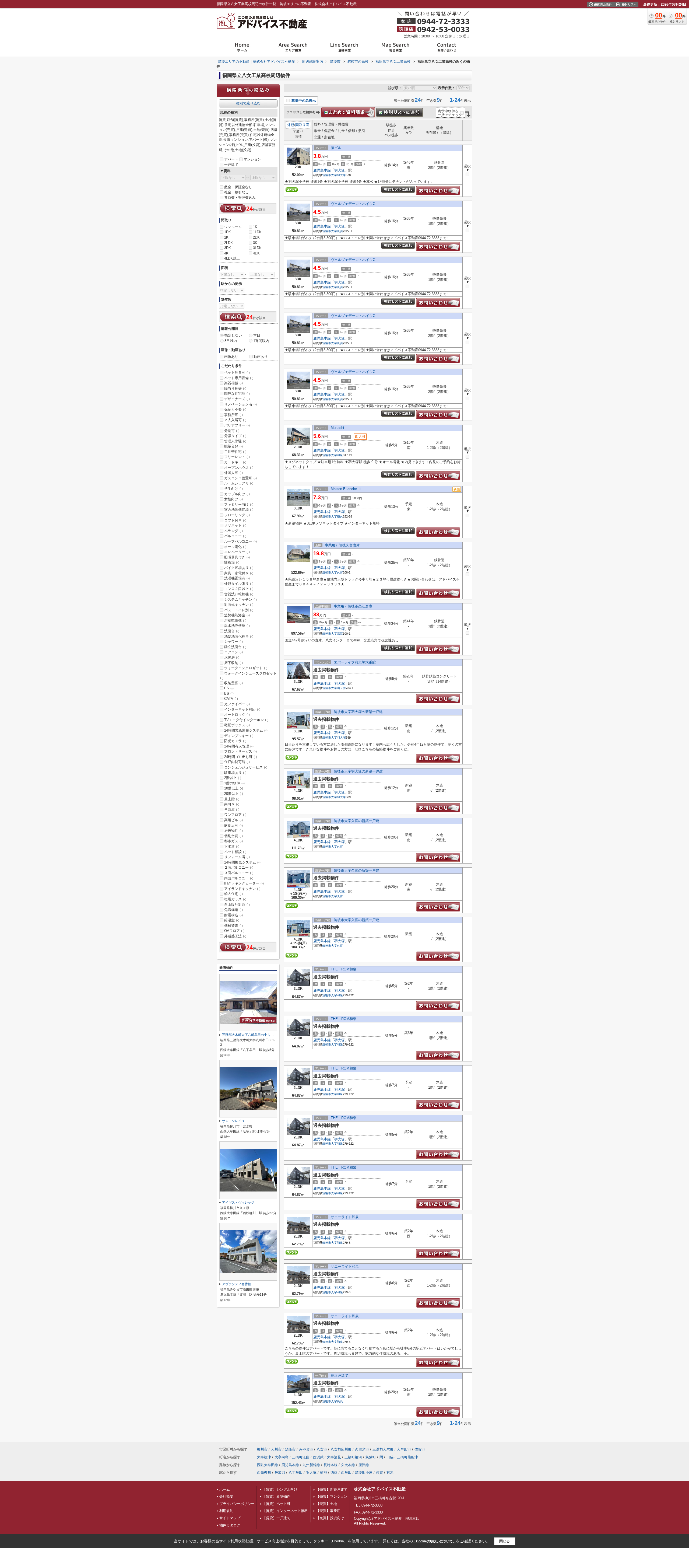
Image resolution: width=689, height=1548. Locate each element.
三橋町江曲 (301, 1457)
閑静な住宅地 (237, 394)
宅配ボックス (237, 725)
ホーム (224, 1489)
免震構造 (233, 910)
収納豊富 (233, 683)
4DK (256, 253)
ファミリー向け (238, 504)
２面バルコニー (238, 867)
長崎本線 (331, 1465)
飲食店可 (233, 825)
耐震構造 (233, 915)
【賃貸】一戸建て (276, 1518)
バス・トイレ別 (238, 610)
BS (229, 693)
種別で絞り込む (248, 103)
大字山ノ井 (338, 688)
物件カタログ (229, 1525)
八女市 (322, 1449)
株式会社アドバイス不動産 (380, 1489)
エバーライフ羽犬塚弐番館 (355, 662)
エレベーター (237, 552)
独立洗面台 (235, 647)
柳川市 (262, 1449)
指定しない (233, 335)
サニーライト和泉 (345, 1217)
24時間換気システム (242, 862)
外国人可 (233, 473)
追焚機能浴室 (237, 615)
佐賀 (379, 1472)
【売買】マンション (331, 1496)
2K (226, 237)
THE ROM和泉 (343, 969)
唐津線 (363, 1465)
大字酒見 (334, 1457)
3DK (227, 248)
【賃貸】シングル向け (279, 1489)
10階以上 (233, 788)
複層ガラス (235, 899)
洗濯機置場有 (237, 578)
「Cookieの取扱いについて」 (434, 1541)
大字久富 (337, 572)
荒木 (389, 1472)
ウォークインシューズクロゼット (248, 675)
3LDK (257, 248)
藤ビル (338, 148)
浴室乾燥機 (235, 620)
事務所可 (233, 415)
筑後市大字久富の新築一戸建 (356, 821)
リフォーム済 (237, 857)
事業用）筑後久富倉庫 (342, 545)
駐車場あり (235, 773)
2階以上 (232, 778)
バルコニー (235, 536)
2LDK (228, 243)
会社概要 (226, 1496)
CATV (231, 699)
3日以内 (230, 341)
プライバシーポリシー (236, 1504)
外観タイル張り (238, 584)
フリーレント (237, 457)
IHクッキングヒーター (244, 883)
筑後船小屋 (363, 1472)
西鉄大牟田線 (267, 1465)
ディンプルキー (238, 736)
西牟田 (346, 1472)
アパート (231, 159)
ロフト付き (235, 520)
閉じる (504, 1541)
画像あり (231, 357)
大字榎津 (264, 1457)
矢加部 (280, 1472)
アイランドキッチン (242, 889)
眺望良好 (233, 446)
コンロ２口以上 (238, 589)
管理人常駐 (235, 441)
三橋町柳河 (353, 1457)
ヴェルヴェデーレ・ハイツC (353, 204)
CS (229, 688)
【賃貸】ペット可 (276, 1504)
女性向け (233, 499)
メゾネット (235, 525)
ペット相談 (235, 852)
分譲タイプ (235, 436)
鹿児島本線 (322, 170)
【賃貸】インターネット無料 (285, 1511)
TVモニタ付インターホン (246, 720)
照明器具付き (237, 557)
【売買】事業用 (328, 1511)
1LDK (257, 232)
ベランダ (233, 531)
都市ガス (233, 841)
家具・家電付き (238, 573)
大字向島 (282, 1457)
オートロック (237, 714)
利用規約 (226, 1511)
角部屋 (231, 810)
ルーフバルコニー (240, 541)
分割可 (231, 431)
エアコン (233, 652)
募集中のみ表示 (303, 101)
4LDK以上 (232, 258)
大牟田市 (404, 1449)
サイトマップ (229, 1518)
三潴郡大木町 (382, 1449)
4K (226, 253)
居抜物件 (233, 831)
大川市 (276, 1449)
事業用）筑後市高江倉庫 (353, 606)
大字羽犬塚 (338, 175)
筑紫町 (370, 1457)
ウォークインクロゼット (245, 668)
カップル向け (237, 494)
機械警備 (233, 926)
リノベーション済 (240, 404)
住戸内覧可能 (237, 762)
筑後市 (326, 175)
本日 (256, 335)
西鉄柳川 (264, 1472)
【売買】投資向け (330, 1518)
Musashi (337, 428)
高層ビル (233, 820)
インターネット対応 (242, 709)
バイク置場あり (238, 568)
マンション (252, 159)
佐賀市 (419, 1449)
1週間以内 (261, 341)
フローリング (237, 515)
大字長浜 (337, 231)
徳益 (334, 1472)
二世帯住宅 (235, 452)
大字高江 (337, 633)
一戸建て (231, 165)
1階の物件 (234, 783)
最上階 (231, 799)
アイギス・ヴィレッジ (238, 1202)
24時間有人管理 (239, 746)
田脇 (389, 1457)
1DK (227, 232)
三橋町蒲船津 (407, 1457)
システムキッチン (240, 599)
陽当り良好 (235, 388)
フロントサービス (240, 751)
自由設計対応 (237, 905)
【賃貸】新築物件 (276, 1496)
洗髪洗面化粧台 (238, 636)
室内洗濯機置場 (238, 510)
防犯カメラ (235, 741)
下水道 (231, 846)
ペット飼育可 (237, 373)
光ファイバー (237, 704)
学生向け (233, 489)
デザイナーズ (237, 399)
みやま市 (306, 1449)
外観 (290, 125)
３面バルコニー (238, 873)
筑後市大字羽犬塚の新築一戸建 (358, 712)
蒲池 (323, 1472)
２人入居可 (235, 420)
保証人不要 (235, 409)
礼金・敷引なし (236, 192)
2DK (256, 237)
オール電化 (235, 547)
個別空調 (233, 836)
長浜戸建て (339, 1376)
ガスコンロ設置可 (240, 478)
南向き (231, 804)
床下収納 (233, 663)
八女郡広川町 (341, 1449)
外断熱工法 (235, 936)
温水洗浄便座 (237, 626)
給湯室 (231, 920)
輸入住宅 (233, 894)
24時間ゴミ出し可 (240, 757)
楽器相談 (233, 383)
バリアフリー (237, 425)
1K (255, 227)
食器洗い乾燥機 (238, 594)
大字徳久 (337, 516)
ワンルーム (233, 227)
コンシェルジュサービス (245, 767)
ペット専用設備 (238, 378)
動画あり (261, 357)
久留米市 (362, 1449)
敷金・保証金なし (238, 187)
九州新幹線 (311, 1465)
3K (255, 243)
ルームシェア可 (238, 483)
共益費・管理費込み (240, 197)
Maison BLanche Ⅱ (346, 489)
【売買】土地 (326, 1504)
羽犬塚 (339, 170)
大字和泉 (337, 455)
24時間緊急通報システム (246, 730)
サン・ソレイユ (233, 1121)
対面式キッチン (238, 605)
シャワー (233, 642)
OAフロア (234, 931)
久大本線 (348, 1465)
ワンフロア (235, 815)
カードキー (235, 462)
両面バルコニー (238, 878)
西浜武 (318, 1457)
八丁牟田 (296, 1472)
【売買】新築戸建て (331, 1489)
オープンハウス (238, 468)
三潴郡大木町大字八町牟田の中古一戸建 (251, 1035)
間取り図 (302, 125)
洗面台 (231, 631)
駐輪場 (231, 562)
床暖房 (231, 657)
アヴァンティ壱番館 (236, 1284)
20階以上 (233, 794)
